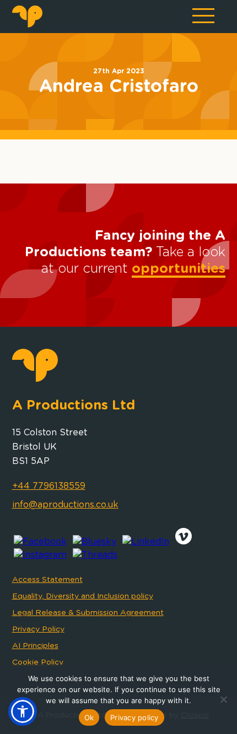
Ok (89, 717)
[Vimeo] (183, 541)
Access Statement (47, 580)
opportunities (178, 269)
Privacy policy (134, 717)
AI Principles (35, 646)
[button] (22, 711)
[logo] (27, 24)
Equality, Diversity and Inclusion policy (82, 596)
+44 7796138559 (48, 486)
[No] (223, 699)
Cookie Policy (37, 662)
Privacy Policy (38, 629)
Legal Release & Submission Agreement (88, 613)
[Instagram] (40, 555)
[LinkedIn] (145, 541)
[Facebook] (40, 541)
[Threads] (95, 555)
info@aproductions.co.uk (65, 504)
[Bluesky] (94, 541)
